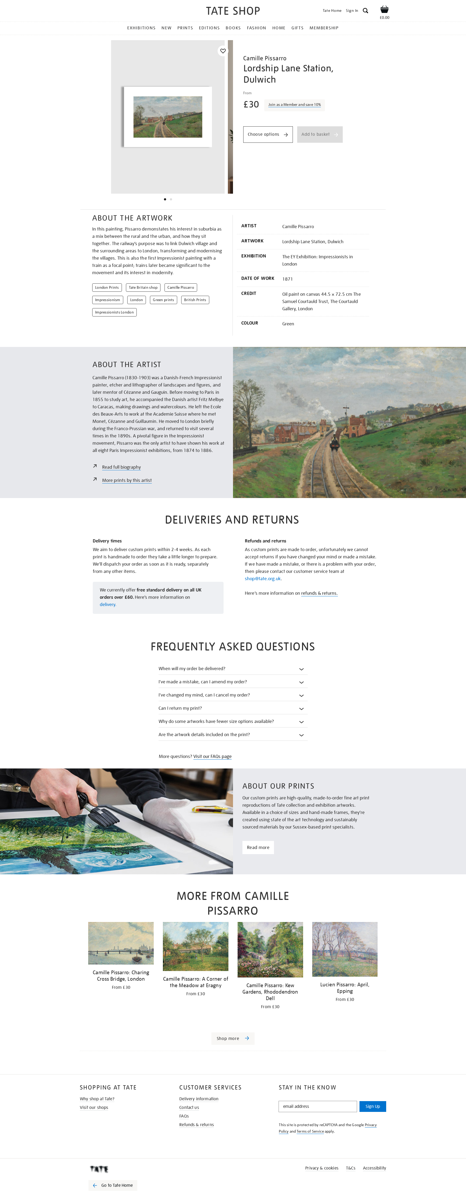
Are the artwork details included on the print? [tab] (204, 734)
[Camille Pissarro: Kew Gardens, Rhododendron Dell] (270, 950)
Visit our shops (94, 1107)
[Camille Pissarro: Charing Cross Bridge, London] (121, 944)
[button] (366, 11)
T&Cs (350, 1168)
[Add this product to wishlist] (223, 51)
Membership (324, 28)
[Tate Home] (122, 1169)
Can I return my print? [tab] (180, 708)
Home (279, 28)
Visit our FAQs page (212, 756)
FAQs (184, 1116)
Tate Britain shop (143, 287)
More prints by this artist (127, 480)
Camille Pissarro (180, 287)
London (136, 299)
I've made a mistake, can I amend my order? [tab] (203, 682)
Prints (185, 28)
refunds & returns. (319, 593)
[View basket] (384, 10)
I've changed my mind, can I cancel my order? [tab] (204, 695)
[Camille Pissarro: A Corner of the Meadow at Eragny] (195, 947)
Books (233, 28)
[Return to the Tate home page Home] (233, 12)
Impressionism (107, 299)
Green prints (163, 299)
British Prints (195, 299)
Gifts (298, 28)
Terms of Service (310, 1131)
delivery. (108, 604)
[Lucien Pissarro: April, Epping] (345, 950)
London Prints (107, 287)
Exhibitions (141, 28)
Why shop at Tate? (97, 1099)
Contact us (189, 1107)
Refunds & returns (196, 1125)
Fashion (256, 28)
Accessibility (374, 1168)
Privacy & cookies (321, 1168)
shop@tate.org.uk (262, 579)
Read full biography (121, 467)
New (167, 28)
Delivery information (198, 1099)
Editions (209, 28)
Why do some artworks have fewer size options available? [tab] (216, 721)
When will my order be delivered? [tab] (192, 668)
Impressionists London (114, 312)
